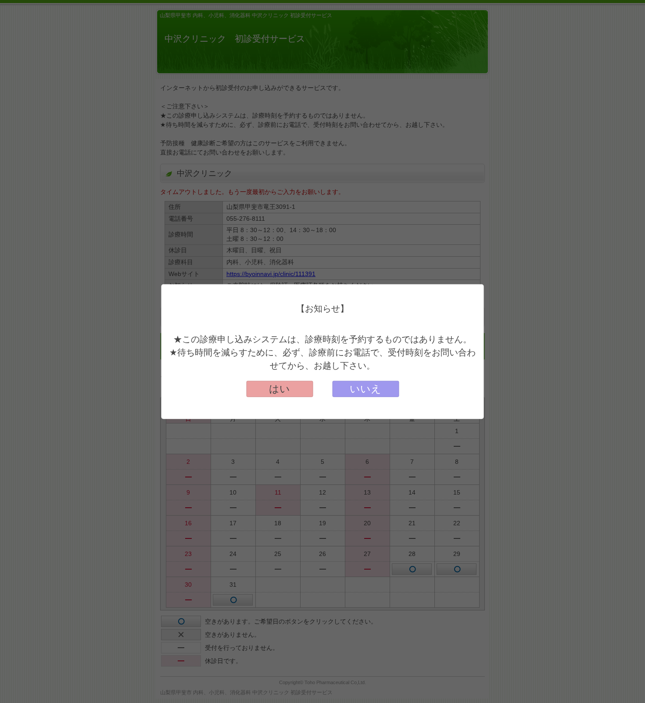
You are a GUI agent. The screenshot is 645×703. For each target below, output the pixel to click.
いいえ (365, 389)
